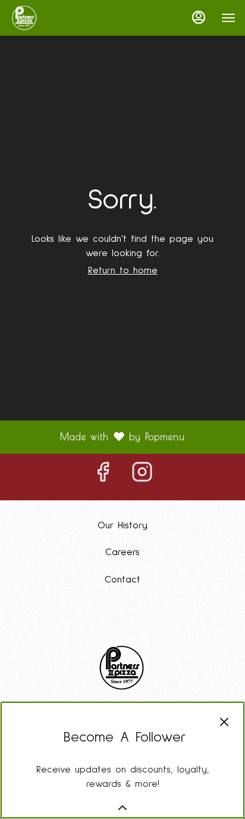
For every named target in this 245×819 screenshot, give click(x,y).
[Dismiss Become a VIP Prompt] (224, 722)
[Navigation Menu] (228, 18)
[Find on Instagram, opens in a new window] (142, 477)
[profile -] (198, 17)
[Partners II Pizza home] (63, 18)
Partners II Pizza (122, 668)
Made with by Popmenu (97, 437)
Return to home (123, 270)
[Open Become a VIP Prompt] (122, 808)
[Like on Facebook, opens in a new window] (103, 477)
